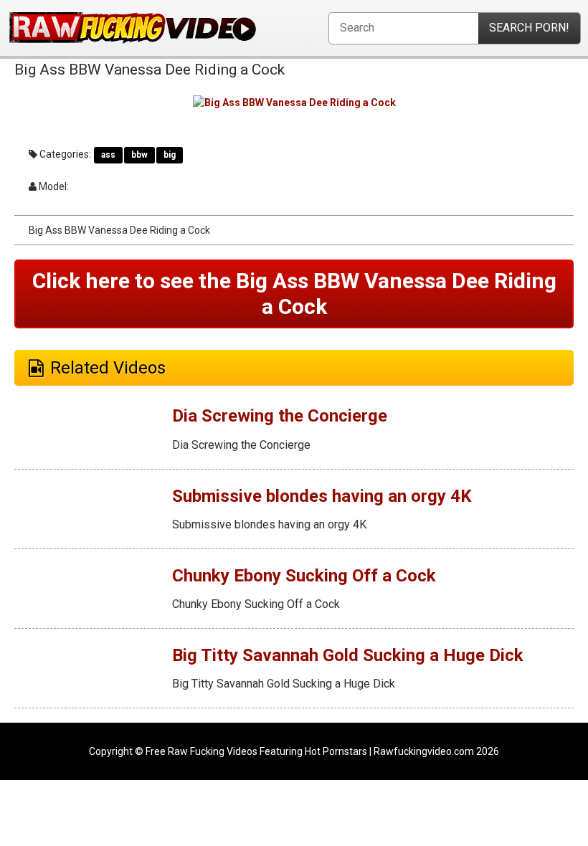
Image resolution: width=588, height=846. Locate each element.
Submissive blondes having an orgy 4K (322, 496)
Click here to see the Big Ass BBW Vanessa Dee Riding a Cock (294, 293)
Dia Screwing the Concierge (279, 416)
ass (108, 155)
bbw (139, 155)
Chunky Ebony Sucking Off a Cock (304, 576)
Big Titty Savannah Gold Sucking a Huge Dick (347, 655)
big (169, 155)
